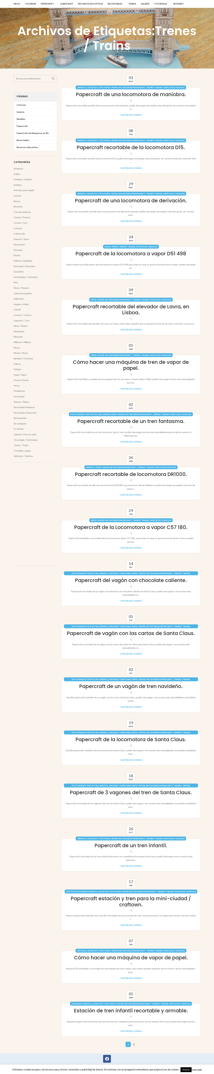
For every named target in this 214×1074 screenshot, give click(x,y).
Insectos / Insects (23, 315)
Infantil (81, 87)
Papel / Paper (111, 87)
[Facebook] (107, 1059)
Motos (17, 347)
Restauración (20, 418)
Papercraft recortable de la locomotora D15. (131, 147)
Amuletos (18, 168)
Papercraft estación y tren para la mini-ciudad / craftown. (131, 901)
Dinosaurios (19, 244)
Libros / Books (20, 325)
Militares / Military (22, 342)
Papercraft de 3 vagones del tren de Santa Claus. (131, 792)
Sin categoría (20, 423)
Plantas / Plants (21, 402)
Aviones (17, 195)
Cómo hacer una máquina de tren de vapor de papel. (131, 365)
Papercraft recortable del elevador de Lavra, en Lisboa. (131, 309)
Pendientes (19, 391)
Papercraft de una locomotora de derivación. (131, 200)
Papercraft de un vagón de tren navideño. (131, 686)
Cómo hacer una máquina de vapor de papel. (131, 957)
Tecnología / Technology (26, 440)
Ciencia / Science (22, 217)
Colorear (18, 228)
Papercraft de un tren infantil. (131, 845)
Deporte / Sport (21, 239)
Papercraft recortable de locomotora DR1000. (131, 474)
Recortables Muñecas (24, 407)
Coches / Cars (20, 222)
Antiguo (81, 950)
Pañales (17, 369)
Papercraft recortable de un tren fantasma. (131, 421)
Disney (17, 255)
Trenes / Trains (154, 87)
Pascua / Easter (21, 380)
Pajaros (17, 363)
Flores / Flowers (21, 288)
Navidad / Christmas (120, 573)
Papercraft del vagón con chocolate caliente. (131, 580)
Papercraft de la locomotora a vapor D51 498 (131, 253)
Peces (17, 385)
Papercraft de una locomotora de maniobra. (131, 94)
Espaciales (19, 271)
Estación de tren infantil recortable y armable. (131, 1010)
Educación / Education (24, 266)
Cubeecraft (19, 233)
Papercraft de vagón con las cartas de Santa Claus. (131, 633)
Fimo (16, 282)
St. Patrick (19, 429)
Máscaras (18, 336)
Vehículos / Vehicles (174, 87)
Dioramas (77, 1003)
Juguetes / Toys (95, 87)
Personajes (19, 396)
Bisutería (18, 206)
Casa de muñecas (22, 212)
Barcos (17, 201)
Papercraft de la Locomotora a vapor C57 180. (131, 527)
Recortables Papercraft (132, 87)
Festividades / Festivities (83, 414)
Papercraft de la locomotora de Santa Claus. (131, 739)
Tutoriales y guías (22, 450)
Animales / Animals (23, 179)
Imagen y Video (21, 304)
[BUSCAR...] (53, 78)
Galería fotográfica (23, 293)
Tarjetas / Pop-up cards (25, 434)
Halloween (104, 414)
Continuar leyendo (131, 115)
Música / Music (21, 353)
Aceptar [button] (186, 1069)
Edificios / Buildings (76, 891)
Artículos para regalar (24, 190)
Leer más (197, 1069)
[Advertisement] (35, 514)
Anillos (17, 174)
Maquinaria (19, 331)
